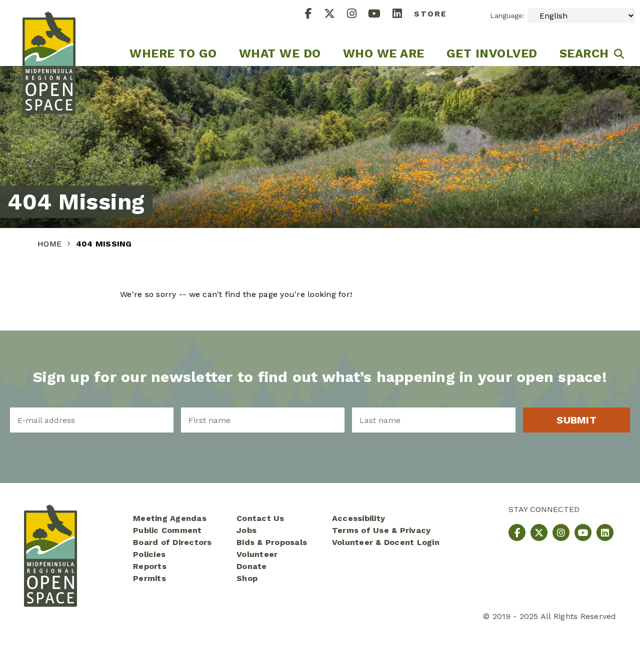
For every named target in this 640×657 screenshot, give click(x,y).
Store (430, 13)
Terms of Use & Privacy (381, 530)
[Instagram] (357, 15)
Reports (149, 566)
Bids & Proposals (271, 542)
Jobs (246, 530)
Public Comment (167, 530)
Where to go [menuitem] (173, 53)
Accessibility (358, 518)
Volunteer (257, 554)
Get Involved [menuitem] (492, 53)
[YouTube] (380, 15)
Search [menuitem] (584, 53)
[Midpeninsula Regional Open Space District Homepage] (49, 33)
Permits (149, 578)
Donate (251, 566)
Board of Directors (172, 542)
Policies (149, 554)
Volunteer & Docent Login (386, 542)
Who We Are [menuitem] (383, 53)
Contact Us (260, 518)
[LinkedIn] (403, 15)
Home (51, 243)
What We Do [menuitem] (280, 53)
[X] (335, 15)
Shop (247, 578)
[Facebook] (314, 15)
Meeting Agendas (169, 518)
